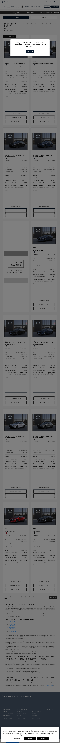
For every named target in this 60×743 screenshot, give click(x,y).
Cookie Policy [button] (19, 735)
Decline (30, 738)
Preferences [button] (50, 735)
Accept (43, 738)
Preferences (17, 738)
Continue (30, 51)
